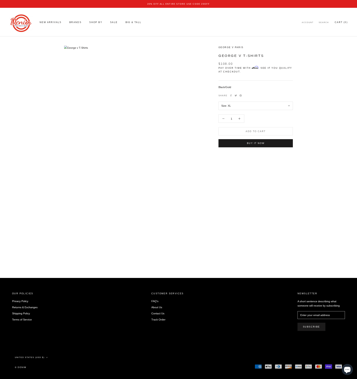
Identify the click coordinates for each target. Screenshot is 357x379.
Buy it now (255, 143)
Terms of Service (22, 319)
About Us (156, 307)
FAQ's (154, 301)
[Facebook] (231, 95)
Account (307, 22)
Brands (75, 22)
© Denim (20, 367)
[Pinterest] (240, 95)
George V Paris (231, 47)
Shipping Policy (21, 313)
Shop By (95, 22)
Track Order (158, 319)
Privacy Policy (20, 301)
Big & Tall (133, 22)
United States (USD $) (29, 357)
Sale (114, 22)
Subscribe (311, 326)
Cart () (341, 22)
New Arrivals (51, 22)
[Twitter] (236, 95)
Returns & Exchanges (25, 307)
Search (324, 22)
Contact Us (157, 313)
